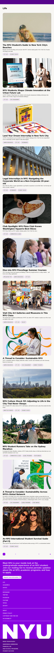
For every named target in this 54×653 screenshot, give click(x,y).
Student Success (8, 651)
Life (4, 582)
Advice (5, 587)
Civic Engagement (14, 99)
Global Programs (27, 455)
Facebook (6, 597)
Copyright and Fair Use (10, 616)
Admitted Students (8, 410)
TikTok (5, 603)
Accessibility (7, 618)
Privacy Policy (7, 613)
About (5, 610)
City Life (6, 54)
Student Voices (14, 54)
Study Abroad (37, 455)
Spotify (5, 605)
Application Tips (8, 276)
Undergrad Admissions (10, 644)
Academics (6, 585)
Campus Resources (8, 142)
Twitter (5, 595)
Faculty (24, 322)
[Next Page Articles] (50, 554)
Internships (25, 142)
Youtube (5, 600)
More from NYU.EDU (9, 641)
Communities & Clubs (15, 234)
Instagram (6, 592)
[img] (27, 27)
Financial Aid (7, 646)
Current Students (37, 365)
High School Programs (10, 648)
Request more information (11, 577)
